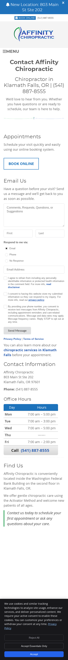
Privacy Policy (12, 338)
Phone (12, 254)
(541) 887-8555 (45, 18)
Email (12, 248)
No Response (16, 260)
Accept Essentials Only (34, 646)
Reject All (34, 637)
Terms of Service (33, 338)
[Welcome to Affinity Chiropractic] (34, 40)
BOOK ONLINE (21, 163)
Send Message (17, 330)
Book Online (26, 18)
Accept (34, 654)
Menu (12, 52)
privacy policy (36, 300)
